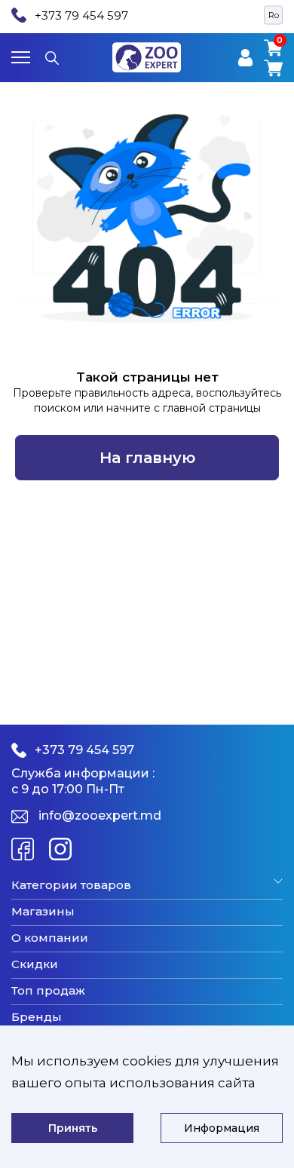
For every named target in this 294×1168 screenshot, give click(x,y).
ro (273, 15)
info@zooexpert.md (99, 815)
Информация (221, 1128)
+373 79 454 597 (81, 15)
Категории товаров (71, 885)
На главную (147, 458)
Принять (72, 1128)
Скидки (34, 964)
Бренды (36, 1017)
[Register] (245, 58)
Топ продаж (48, 991)
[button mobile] (20, 57)
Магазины (43, 911)
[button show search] (52, 57)
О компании (49, 938)
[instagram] (60, 849)
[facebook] (22, 849)
